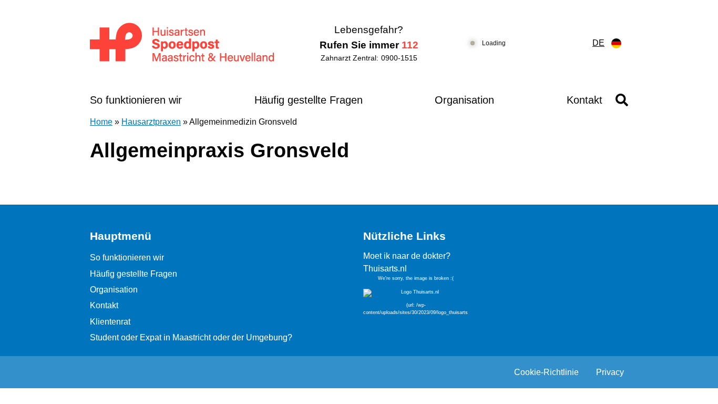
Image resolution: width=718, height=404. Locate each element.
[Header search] (622, 100)
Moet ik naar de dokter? (406, 255)
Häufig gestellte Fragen (308, 100)
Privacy (610, 372)
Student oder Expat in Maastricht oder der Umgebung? (191, 337)
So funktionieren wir (136, 100)
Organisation (464, 100)
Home (101, 121)
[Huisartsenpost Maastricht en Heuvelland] (182, 43)
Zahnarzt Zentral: (369, 58)
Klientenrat (110, 321)
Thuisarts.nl (385, 268)
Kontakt (584, 100)
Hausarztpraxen (151, 121)
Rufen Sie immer (369, 44)
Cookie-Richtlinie (546, 372)
